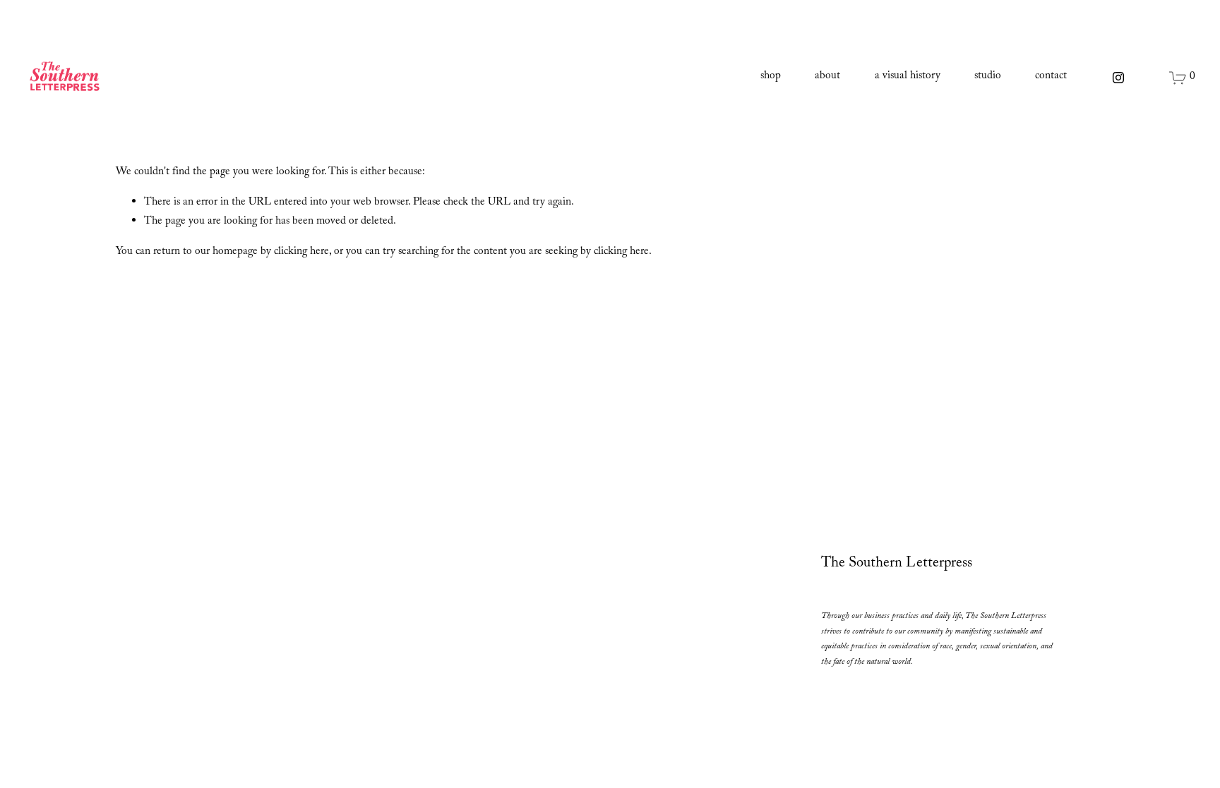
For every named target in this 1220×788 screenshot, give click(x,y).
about (827, 77)
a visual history (907, 77)
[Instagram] (1118, 78)
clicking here (301, 252)
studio (987, 77)
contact (1051, 77)
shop (770, 77)
